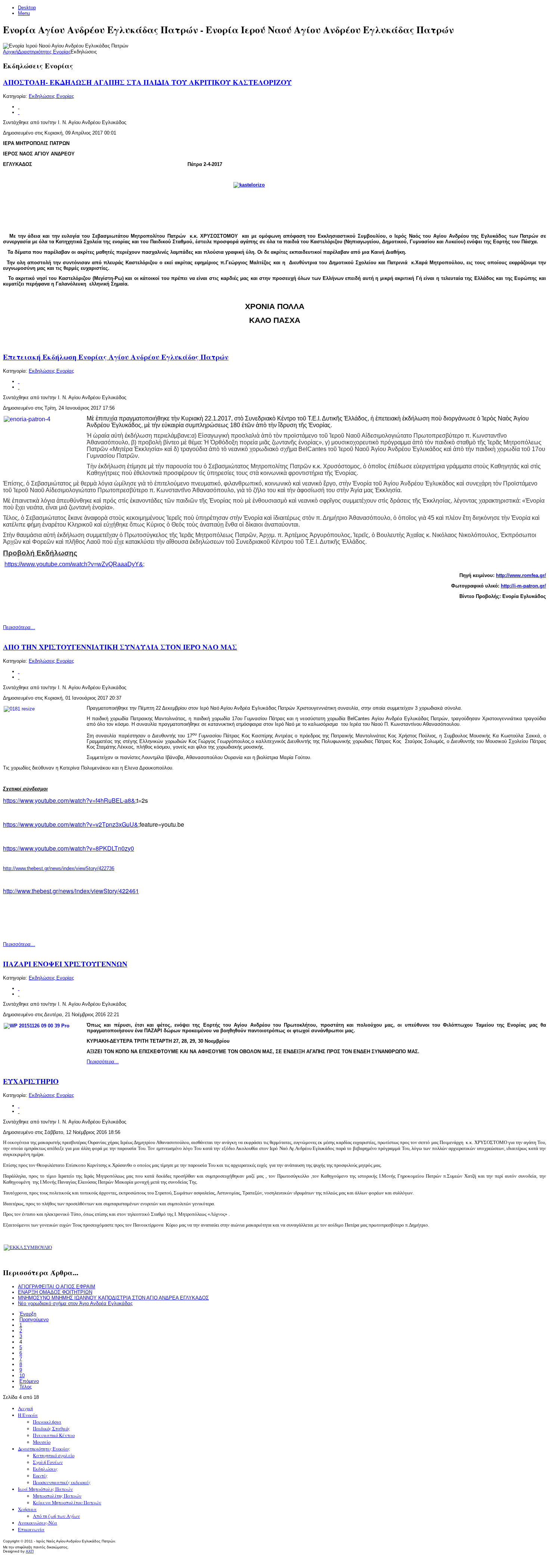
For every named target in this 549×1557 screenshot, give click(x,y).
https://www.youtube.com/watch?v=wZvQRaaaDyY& (73, 564)
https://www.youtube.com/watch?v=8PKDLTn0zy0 (68, 848)
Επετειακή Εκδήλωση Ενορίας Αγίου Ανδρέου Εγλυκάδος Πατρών (116, 357)
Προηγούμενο (34, 1319)
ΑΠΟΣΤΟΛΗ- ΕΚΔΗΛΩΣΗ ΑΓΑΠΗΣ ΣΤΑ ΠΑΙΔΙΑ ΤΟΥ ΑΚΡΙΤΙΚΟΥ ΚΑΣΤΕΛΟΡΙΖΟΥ (147, 82)
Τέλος (25, 1387)
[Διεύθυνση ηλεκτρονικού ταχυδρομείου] (18, 112)
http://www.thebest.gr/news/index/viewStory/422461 (71, 891)
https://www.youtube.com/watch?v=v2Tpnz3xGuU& (70, 824)
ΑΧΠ (30, 1551)
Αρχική (10, 52)
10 (22, 1375)
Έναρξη (27, 1314)
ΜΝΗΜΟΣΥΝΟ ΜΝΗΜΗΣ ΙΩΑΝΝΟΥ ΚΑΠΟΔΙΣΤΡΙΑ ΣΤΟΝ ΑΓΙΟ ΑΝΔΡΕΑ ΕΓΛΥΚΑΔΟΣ (113, 1298)
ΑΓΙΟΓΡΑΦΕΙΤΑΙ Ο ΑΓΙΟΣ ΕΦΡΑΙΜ (56, 1286)
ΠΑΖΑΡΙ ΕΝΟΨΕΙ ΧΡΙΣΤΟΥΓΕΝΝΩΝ (65, 964)
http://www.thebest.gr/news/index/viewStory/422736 (58, 868)
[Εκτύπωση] (18, 107)
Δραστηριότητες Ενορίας (44, 52)
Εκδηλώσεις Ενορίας (51, 96)
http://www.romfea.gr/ (521, 575)
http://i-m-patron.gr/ (523, 586)
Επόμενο (29, 1381)
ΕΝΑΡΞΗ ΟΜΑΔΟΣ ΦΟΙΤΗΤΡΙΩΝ (55, 1292)
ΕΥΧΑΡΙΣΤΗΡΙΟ (31, 1081)
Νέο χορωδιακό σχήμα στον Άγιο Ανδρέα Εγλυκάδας (75, 1303)
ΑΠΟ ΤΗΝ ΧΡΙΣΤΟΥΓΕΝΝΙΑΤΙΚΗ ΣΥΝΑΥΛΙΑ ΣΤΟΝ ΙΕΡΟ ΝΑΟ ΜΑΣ (120, 647)
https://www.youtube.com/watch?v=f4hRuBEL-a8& (69, 800)
